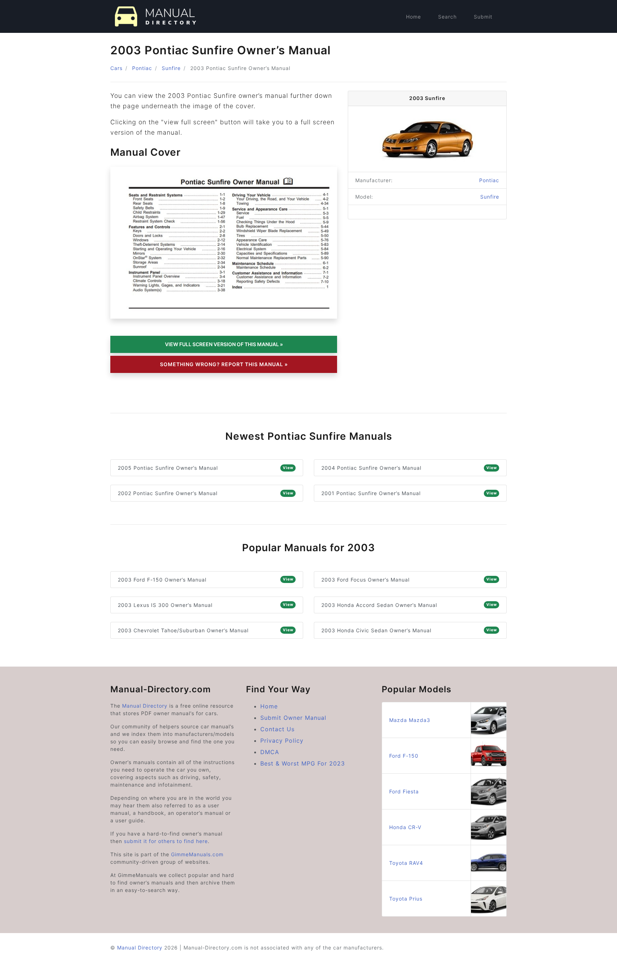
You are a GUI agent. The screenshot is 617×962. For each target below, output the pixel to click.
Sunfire (171, 68)
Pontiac (142, 68)
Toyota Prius (405, 899)
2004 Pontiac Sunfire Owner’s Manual (409, 468)
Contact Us (277, 729)
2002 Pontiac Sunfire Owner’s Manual (206, 493)
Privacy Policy (282, 740)
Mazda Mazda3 (409, 720)
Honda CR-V (405, 827)
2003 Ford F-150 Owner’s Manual (206, 580)
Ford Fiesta (404, 791)
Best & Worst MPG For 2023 (302, 763)
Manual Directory (144, 706)
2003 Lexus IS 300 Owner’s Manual (206, 605)
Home (413, 17)
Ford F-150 (403, 756)
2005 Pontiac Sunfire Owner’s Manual (206, 468)
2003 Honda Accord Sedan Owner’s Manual (409, 605)
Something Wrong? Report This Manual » (224, 364)
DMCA (269, 752)
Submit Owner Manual (293, 717)
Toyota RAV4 (406, 863)
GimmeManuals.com (197, 854)
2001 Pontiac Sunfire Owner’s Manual (409, 493)
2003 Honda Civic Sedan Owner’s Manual (409, 630)
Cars (116, 68)
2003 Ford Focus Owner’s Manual (409, 580)
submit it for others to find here (166, 841)
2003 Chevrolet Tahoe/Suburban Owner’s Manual (206, 630)
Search (447, 17)
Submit (483, 17)
